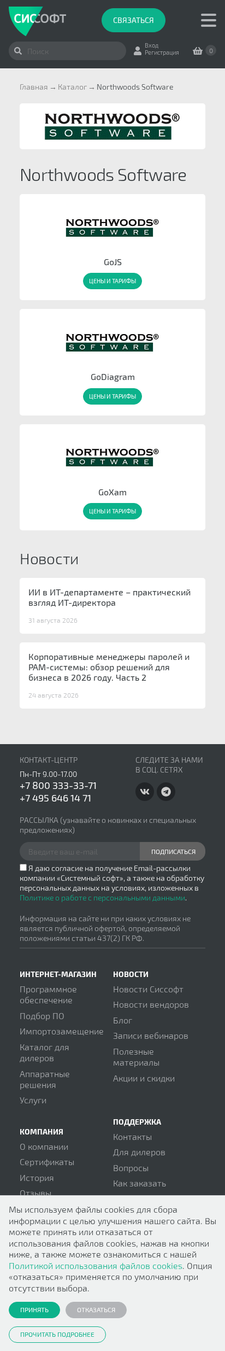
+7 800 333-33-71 (58, 785)
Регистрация (162, 52)
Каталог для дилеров (44, 1052)
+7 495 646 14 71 (55, 798)
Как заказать (139, 1183)
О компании (44, 1146)
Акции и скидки (144, 1078)
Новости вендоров (151, 1004)
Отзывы (35, 1193)
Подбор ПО (42, 1015)
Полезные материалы (136, 1056)
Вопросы (131, 1167)
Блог (122, 1020)
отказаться (96, 1309)
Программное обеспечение (48, 994)
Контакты (132, 1136)
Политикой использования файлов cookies (95, 1265)
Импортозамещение (62, 1031)
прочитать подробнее (57, 1334)
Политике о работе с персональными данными (102, 897)
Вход (151, 45)
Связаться (133, 20)
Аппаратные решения (45, 1079)
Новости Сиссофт (148, 989)
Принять (34, 1309)
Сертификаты (47, 1161)
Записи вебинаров (150, 1035)
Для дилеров (139, 1152)
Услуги (33, 1100)
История (37, 1177)
